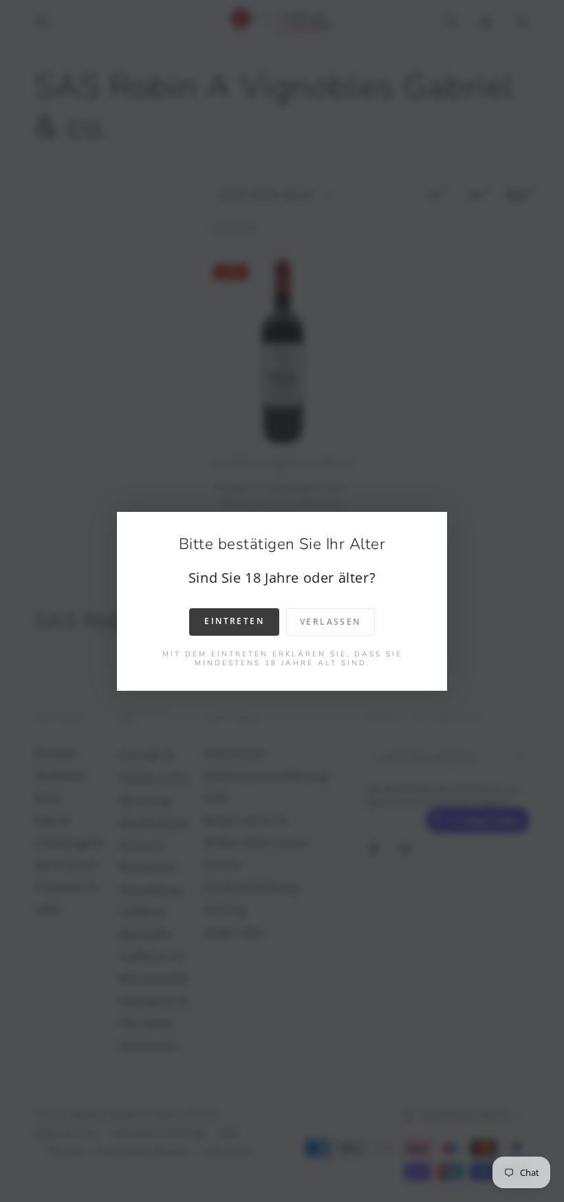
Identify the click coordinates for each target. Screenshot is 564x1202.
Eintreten (234, 621)
